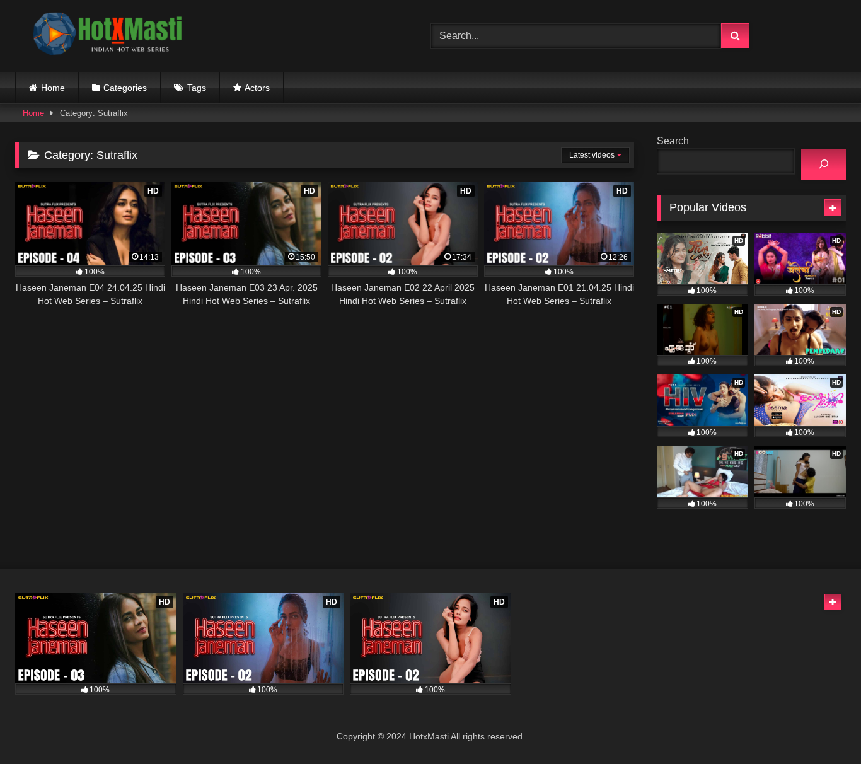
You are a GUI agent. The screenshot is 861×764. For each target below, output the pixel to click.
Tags (196, 88)
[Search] (823, 164)
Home (53, 88)
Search (673, 141)
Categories (125, 88)
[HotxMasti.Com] (109, 36)
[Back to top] (822, 726)
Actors (257, 88)
